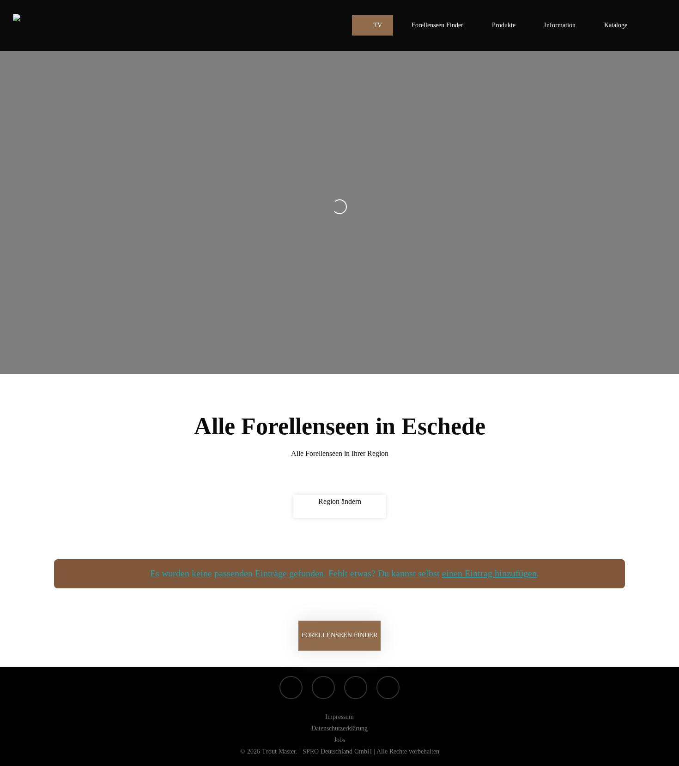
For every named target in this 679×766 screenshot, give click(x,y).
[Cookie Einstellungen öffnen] (20, 754)
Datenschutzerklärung (339, 728)
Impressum (339, 716)
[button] (339, 636)
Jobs (339, 739)
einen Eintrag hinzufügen (489, 573)
